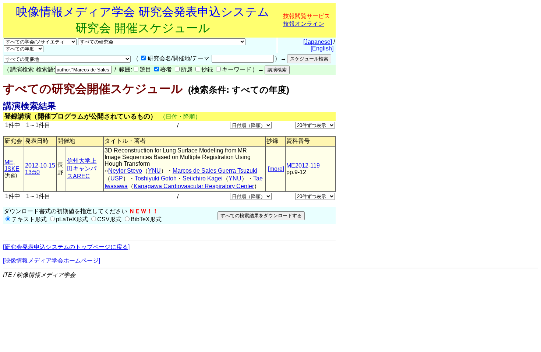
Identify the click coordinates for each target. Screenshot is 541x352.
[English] (322, 48)
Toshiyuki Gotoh (156, 178)
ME (8, 162)
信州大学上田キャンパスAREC (81, 168)
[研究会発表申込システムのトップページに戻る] (66, 247)
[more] (276, 169)
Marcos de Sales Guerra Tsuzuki (215, 171)
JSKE (12, 169)
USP (116, 178)
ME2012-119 (303, 165)
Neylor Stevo (125, 171)
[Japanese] (317, 42)
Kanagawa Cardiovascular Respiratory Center (194, 186)
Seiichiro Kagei (203, 178)
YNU (154, 171)
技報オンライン (303, 24)
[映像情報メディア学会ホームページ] (51, 260)
